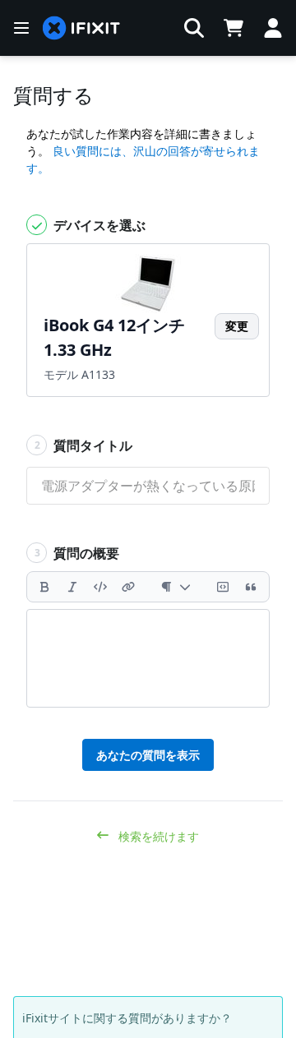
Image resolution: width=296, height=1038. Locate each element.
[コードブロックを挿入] (223, 586)
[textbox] (148, 658)
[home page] (81, 28)
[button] (194, 28)
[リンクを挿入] (128, 586)
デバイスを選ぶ (98, 225)
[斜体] (72, 586)
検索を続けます (157, 836)
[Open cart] (233, 28)
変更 (236, 326)
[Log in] (273, 28)
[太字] (44, 586)
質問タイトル (84, 445)
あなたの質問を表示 (148, 755)
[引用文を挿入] (251, 586)
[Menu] (21, 28)
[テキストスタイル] (175, 586)
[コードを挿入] (100, 586)
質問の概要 (77, 553)
